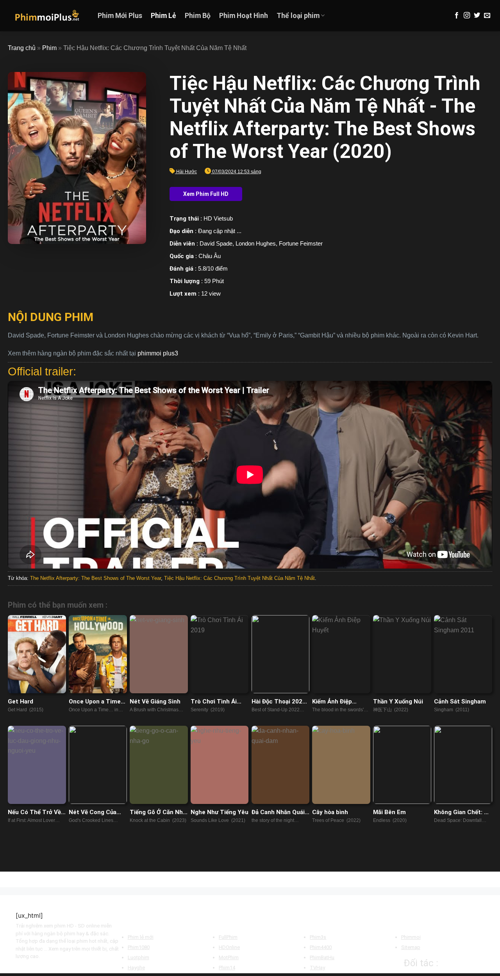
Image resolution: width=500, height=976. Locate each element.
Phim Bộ (198, 16)
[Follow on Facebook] (457, 15)
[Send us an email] (487, 15)
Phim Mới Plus (120, 16)
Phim (49, 48)
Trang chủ (22, 48)
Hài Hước (186, 171)
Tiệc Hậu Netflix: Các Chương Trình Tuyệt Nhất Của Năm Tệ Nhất (239, 578)
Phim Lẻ (163, 16)
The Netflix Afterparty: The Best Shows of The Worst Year (95, 578)
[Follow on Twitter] (477, 15)
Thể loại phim (298, 16)
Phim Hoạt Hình (243, 16)
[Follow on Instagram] (467, 15)
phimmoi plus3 (158, 353)
